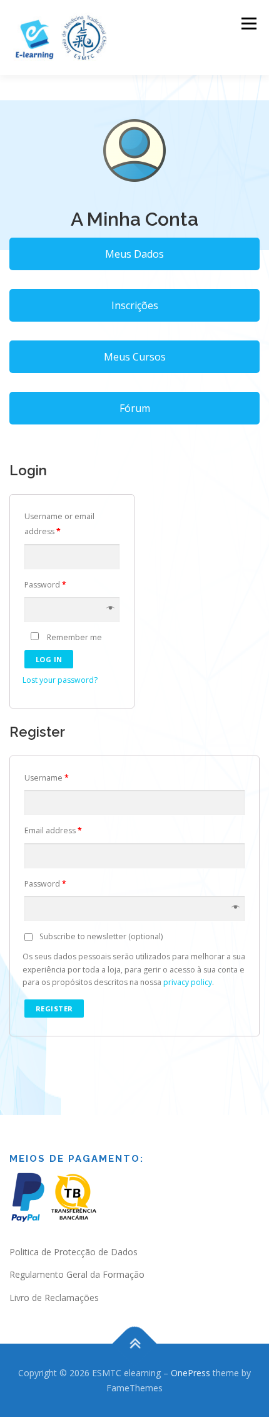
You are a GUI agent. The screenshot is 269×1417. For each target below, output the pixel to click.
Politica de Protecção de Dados (73, 1252)
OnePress (190, 1373)
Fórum (134, 408)
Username (46, 777)
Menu (248, 23)
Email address (53, 830)
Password (45, 584)
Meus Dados (134, 254)
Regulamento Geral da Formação (77, 1274)
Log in (49, 659)
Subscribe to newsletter (100, 936)
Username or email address (59, 524)
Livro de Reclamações (54, 1298)
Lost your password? (60, 680)
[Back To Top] (135, 1343)
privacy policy (187, 982)
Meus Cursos (135, 357)
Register (54, 1008)
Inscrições (134, 305)
